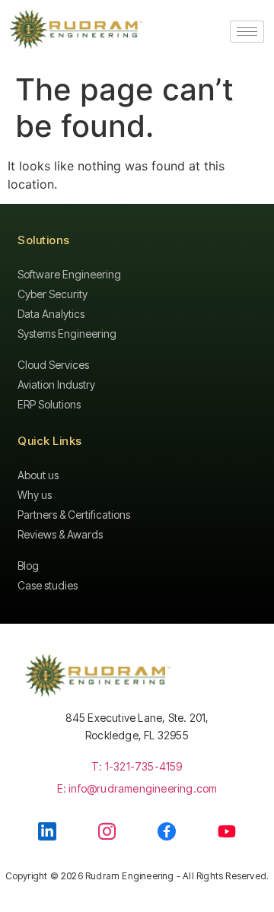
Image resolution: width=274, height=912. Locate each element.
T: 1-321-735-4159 (136, 766)
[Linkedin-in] (47, 831)
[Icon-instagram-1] (107, 831)
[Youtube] (227, 831)
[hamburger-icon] (247, 32)
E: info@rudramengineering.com (137, 788)
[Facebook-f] (167, 831)
